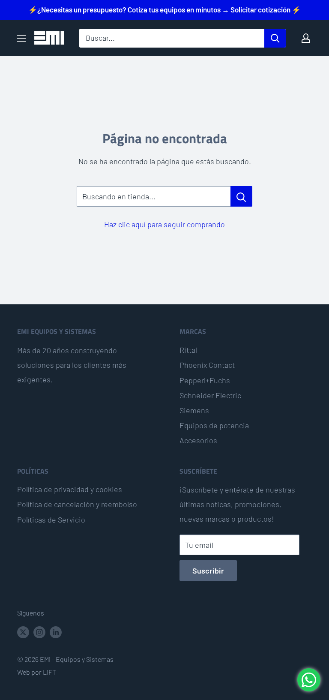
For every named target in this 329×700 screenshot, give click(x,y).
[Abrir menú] (21, 38)
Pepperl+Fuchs (204, 380)
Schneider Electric (210, 395)
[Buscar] (275, 38)
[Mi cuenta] (306, 38)
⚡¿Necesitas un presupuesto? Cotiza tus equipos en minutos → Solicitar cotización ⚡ (164, 9)
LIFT (49, 672)
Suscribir (208, 570)
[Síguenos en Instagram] (39, 631)
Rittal (188, 350)
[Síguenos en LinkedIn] (56, 631)
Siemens (194, 410)
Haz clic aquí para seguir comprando (164, 224)
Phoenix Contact (207, 365)
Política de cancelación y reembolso (77, 504)
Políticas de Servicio (51, 519)
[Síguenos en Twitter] (23, 631)
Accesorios (198, 440)
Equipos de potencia (214, 425)
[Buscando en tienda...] (241, 196)
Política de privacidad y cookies (69, 489)
